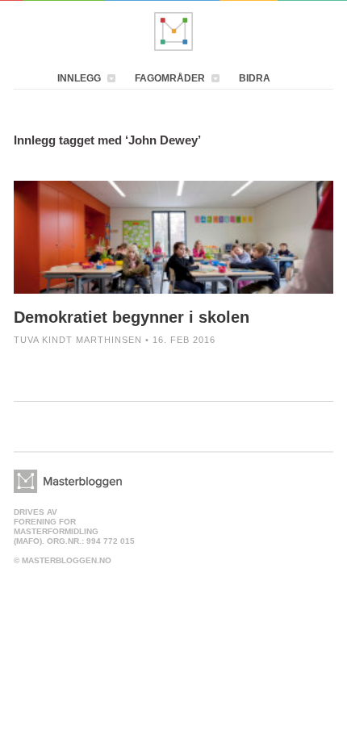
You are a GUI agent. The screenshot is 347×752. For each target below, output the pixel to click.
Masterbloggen (173, 31)
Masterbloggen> (68, 481)
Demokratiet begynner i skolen (131, 317)
